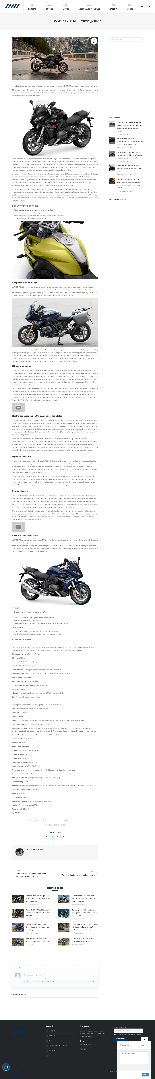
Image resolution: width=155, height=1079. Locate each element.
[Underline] (30, 981)
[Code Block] (45, 981)
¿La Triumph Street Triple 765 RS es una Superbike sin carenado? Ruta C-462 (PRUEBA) (84, 913)
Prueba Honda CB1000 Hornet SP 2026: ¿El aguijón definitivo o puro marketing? (37, 927)
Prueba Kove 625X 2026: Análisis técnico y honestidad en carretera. (37, 939)
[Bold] (24, 981)
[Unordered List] (39, 981)
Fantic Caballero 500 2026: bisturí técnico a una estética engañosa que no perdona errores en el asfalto (130, 155)
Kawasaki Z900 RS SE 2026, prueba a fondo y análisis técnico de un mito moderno (38, 913)
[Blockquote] (42, 981)
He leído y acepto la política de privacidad (129, 1034)
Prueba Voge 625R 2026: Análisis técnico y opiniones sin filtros (83, 939)
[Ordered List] (36, 981)
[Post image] (18, 899)
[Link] (48, 981)
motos (50, 824)
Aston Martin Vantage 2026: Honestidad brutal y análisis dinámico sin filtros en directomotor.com (130, 141)
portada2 (56, 824)
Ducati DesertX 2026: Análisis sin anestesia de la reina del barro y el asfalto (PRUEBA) (83, 898)
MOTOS (51, 1041)
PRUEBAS (52, 1031)
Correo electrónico (120, 1027)
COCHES (52, 1036)
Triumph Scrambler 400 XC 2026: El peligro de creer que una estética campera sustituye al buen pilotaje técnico (129, 183)
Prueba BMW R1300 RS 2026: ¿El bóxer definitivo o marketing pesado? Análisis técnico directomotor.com (85, 927)
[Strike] (33, 981)
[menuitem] (32, 6)
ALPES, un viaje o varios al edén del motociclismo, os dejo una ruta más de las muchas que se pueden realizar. (129, 127)
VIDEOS (51, 1056)
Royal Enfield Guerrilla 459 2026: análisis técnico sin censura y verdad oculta (129, 168)
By (48, 821)
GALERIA (52, 1051)
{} (51, 981)
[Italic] (27, 981)
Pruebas (16, 39)
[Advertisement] (125, 78)
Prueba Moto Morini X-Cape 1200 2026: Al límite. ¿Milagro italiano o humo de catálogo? (37, 898)
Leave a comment (75, 821)
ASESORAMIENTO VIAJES (58, 1046)
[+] (54, 981)
